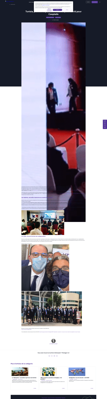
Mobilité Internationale (50, 17)
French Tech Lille (74, 190)
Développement (58, 17)
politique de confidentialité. (46, 5)
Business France (35, 190)
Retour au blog (13, 4)
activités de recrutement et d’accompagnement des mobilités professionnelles (71, 193)
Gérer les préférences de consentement (49, 10)
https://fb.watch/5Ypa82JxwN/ (26, 329)
